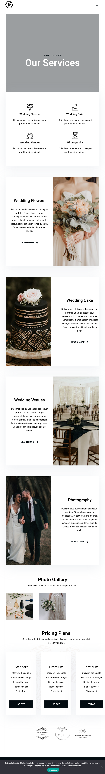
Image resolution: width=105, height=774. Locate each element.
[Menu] (98, 5)
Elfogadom (53, 770)
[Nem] (101, 766)
